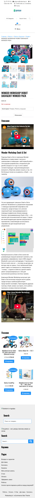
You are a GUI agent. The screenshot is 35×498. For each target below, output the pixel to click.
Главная (3, 36)
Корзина (4, 468)
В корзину (9, 361)
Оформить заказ (6, 479)
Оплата (3, 477)
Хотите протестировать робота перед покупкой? (17, 485)
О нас (3, 474)
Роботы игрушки (19, 36)
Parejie (28, 36)
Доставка (4, 462)
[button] (30, 46)
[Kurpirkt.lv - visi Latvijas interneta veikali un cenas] (17, 430)
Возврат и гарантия (7, 459)
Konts (18, 6)
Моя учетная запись (8, 471)
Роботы (10, 36)
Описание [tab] (18, 115)
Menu (18, 29)
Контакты (4, 465)
